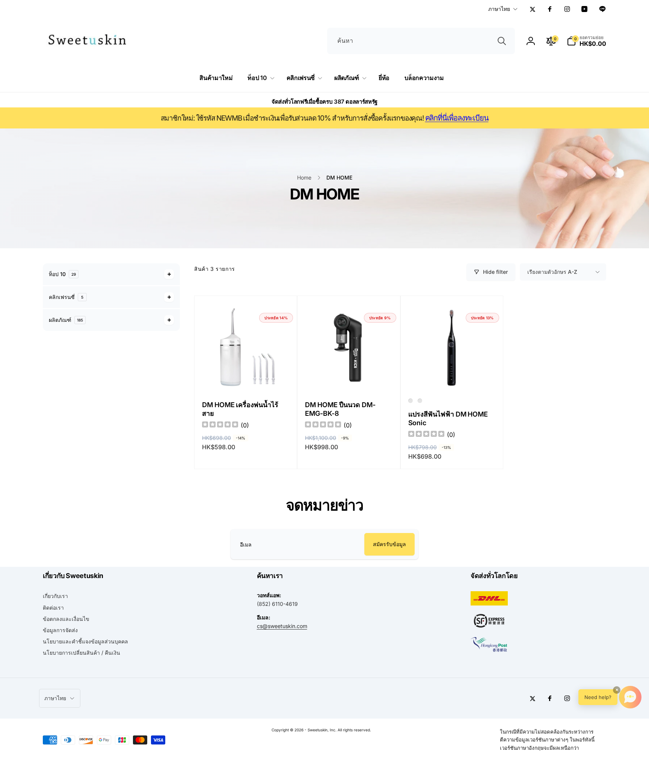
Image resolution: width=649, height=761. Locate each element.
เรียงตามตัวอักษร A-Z (552, 272)
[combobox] (421, 41)
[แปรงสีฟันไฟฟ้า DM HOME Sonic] (452, 377)
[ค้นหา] (501, 40)
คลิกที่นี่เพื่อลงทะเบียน (457, 117)
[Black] (410, 401)
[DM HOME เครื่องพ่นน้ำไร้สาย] (246, 377)
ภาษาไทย (499, 9)
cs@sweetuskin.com (282, 626)
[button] (586, 41)
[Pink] (420, 401)
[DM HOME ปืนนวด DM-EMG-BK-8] (349, 377)
